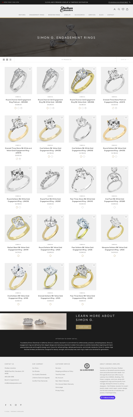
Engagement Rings (36, 15)
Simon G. (18, 96)
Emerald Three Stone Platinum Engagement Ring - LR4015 (114, 101)
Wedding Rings (54, 15)
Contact (110, 15)
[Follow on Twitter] (11, 405)
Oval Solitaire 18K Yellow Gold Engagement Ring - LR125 (18, 297)
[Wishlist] (123, 9)
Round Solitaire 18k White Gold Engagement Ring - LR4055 (18, 200)
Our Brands (36, 371)
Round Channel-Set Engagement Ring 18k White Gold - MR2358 (50, 101)
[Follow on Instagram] (16, 405)
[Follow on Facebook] (6, 405)
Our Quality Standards (39, 374)
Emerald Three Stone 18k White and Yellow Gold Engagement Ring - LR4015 (18, 150)
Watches (22, 15)
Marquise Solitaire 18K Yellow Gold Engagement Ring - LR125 (114, 248)
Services (92, 15)
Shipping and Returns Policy (64, 371)
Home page (59, 387)
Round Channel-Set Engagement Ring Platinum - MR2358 (18, 101)
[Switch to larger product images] (4, 59)
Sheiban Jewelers (10, 368)
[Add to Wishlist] (29, 69)
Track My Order (60, 374)
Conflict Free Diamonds (39, 381)
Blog (101, 15)
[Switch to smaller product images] (7, 59)
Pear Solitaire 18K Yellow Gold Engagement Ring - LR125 (82, 248)
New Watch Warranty (62, 381)
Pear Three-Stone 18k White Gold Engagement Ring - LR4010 (82, 200)
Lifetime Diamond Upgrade (41, 378)
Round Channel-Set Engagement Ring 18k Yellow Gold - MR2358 (82, 101)
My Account (59, 378)
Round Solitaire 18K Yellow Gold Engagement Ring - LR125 (50, 248)
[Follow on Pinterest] (21, 405)
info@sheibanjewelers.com (13, 383)
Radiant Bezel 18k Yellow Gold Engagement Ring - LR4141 (18, 248)
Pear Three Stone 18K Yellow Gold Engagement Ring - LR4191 (82, 297)
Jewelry (67, 15)
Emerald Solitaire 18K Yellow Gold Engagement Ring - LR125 (50, 297)
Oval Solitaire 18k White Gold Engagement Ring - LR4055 (82, 149)
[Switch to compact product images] (10, 59)
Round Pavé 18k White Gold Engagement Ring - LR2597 (50, 200)
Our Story (35, 368)
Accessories (80, 15)
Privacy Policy (59, 390)
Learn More (84, 327)
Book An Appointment (12, 380)
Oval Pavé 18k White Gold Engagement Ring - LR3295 (114, 200)
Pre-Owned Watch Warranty (64, 384)
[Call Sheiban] (129, 2)
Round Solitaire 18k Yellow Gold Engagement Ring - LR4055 (114, 149)
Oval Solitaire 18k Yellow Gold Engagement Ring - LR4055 (50, 149)
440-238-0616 (9, 377)
